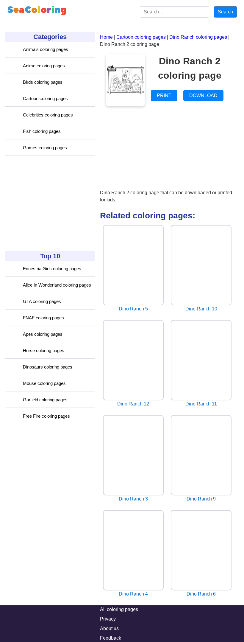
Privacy (108, 618)
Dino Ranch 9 (201, 498)
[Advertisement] (49, 203)
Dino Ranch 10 (201, 308)
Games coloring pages (45, 147)
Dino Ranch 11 (201, 403)
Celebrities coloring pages (48, 114)
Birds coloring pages (42, 82)
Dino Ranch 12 (133, 403)
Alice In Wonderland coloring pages (57, 284)
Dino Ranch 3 (133, 498)
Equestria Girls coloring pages (52, 268)
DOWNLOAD (203, 95)
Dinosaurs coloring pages (47, 366)
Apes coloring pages (42, 334)
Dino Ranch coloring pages (198, 37)
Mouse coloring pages (44, 383)
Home (106, 37)
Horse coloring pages (43, 350)
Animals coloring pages (45, 49)
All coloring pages (119, 609)
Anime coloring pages (44, 65)
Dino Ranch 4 (133, 593)
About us (109, 628)
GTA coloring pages (42, 301)
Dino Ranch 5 (133, 308)
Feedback (110, 638)
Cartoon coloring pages (45, 98)
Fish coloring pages (42, 131)
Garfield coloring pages (45, 399)
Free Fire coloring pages (46, 416)
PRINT (164, 95)
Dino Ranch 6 (201, 593)
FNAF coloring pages (43, 317)
